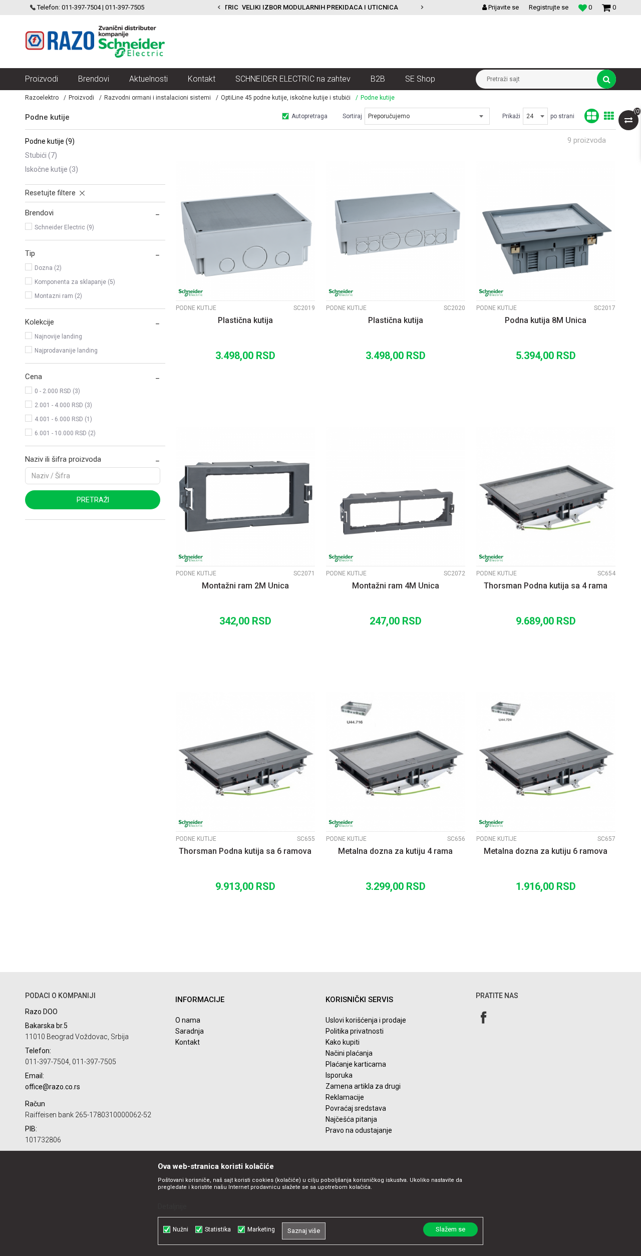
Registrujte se (548, 7)
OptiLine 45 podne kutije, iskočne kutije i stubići (286, 97)
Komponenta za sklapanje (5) (75, 281)
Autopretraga (309, 116)
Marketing (261, 1229)
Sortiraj (352, 116)
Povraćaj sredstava (356, 1108)
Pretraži (93, 500)
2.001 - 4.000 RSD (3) (63, 405)
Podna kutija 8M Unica (545, 320)
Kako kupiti (343, 1042)
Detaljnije (172, 1206)
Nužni (180, 1229)
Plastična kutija (245, 320)
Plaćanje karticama (356, 1064)
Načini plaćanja (349, 1053)
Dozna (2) (48, 267)
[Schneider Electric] (190, 292)
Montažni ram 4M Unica (395, 585)
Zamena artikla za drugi (363, 1086)
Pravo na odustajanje (359, 1130)
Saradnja (189, 1031)
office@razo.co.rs (52, 1087)
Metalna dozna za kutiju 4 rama (395, 851)
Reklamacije (345, 1097)
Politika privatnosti (355, 1031)
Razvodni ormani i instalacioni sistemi (157, 97)
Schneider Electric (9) (64, 227)
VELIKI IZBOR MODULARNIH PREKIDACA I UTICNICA (320, 7)
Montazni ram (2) (58, 295)
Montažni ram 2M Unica (245, 585)
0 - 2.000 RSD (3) (57, 391)
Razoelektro (42, 97)
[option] (320, 7)
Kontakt (187, 1042)
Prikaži (511, 116)
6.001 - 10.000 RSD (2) (65, 433)
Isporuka (339, 1075)
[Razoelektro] (95, 41)
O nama (187, 1020)
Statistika (218, 1229)
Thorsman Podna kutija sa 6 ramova (245, 851)
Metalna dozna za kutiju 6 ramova (545, 851)
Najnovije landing (58, 336)
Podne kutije (50, 141)
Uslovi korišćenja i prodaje (366, 1020)
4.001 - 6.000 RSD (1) (63, 419)
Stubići (41, 155)
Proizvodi (81, 97)
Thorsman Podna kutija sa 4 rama (545, 585)
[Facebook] (483, 1017)
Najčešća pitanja (351, 1119)
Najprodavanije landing (66, 350)
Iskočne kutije (51, 169)
